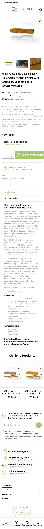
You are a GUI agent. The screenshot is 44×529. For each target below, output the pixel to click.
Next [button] (42, 33)
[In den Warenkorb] (18, 373)
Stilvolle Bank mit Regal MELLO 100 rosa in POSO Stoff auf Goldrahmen (11, 392)
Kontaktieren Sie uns (11, 2)
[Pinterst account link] (22, 513)
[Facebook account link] (14, 513)
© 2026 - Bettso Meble (22, 508)
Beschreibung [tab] (9, 192)
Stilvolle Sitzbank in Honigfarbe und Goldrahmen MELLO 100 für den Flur (33, 392)
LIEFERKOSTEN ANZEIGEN (12, 144)
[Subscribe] (39, 425)
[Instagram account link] (30, 513)
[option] (22, 35)
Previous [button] (2, 33)
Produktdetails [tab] (10, 198)
